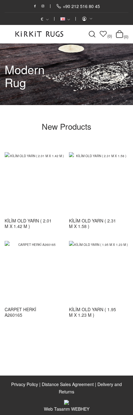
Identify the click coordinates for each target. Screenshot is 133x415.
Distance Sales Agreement (68, 384)
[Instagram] (43, 6)
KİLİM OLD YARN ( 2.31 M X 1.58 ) (92, 223)
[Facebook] (34, 6)
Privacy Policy (24, 384)
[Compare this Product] (52, 164)
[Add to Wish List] (52, 178)
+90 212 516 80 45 (81, 6)
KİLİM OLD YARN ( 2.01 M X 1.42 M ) (28, 223)
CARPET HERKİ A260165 (20, 312)
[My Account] (87, 19)
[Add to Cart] (58, 223)
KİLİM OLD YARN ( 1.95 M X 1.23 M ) (92, 312)
